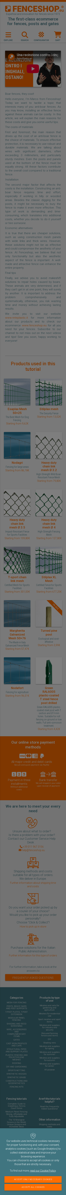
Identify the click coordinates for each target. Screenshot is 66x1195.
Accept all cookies (33, 1187)
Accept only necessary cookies (33, 1179)
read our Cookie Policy (43, 1170)
